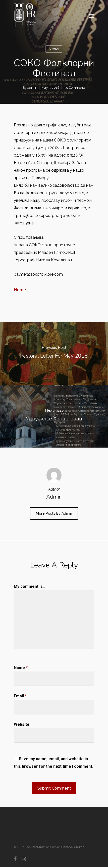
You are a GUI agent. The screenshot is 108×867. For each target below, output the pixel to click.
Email (20, 696)
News (53, 48)
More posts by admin (54, 513)
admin (32, 87)
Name (21, 667)
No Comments (74, 87)
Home (20, 289)
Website (21, 724)
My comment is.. (29, 586)
